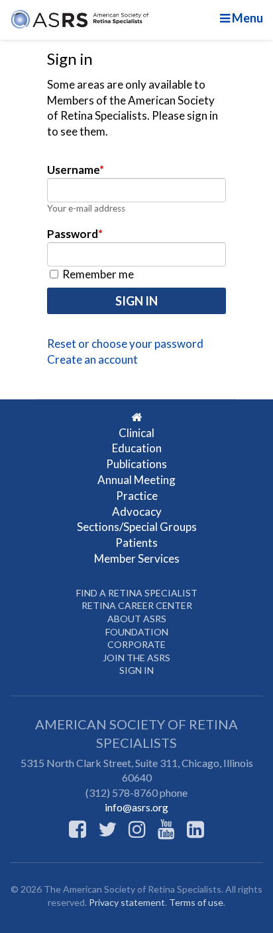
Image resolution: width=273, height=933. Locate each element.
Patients (136, 542)
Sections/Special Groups (137, 527)
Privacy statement (127, 902)
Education (137, 448)
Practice (137, 496)
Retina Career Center (137, 605)
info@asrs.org (136, 807)
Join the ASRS (136, 657)
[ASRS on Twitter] (107, 828)
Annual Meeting (136, 480)
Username (75, 170)
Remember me (97, 274)
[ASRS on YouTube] (166, 828)
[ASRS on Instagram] (137, 828)
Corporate (136, 644)
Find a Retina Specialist (136, 592)
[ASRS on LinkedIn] (195, 828)
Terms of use (196, 902)
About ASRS (136, 618)
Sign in (136, 670)
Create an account (92, 359)
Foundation (136, 631)
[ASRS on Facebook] (77, 828)
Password (75, 234)
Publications (136, 464)
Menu (246, 18)
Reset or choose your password (125, 343)
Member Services (137, 558)
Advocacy (137, 511)
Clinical (136, 433)
